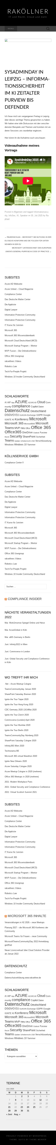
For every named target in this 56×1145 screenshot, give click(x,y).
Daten (41, 407)
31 (28, 1111)
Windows (9, 444)
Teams (9, 440)
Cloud (41, 402)
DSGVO (10, 414)
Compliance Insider (25, 599)
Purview (43, 432)
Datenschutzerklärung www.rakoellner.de (23, 977)
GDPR (39, 415)
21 (9, 1107)
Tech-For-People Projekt (15, 371)
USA (33, 441)
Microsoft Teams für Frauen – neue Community (26, 936)
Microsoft (38, 418)
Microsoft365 (29, 424)
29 (15, 1111)
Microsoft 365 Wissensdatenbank (20, 335)
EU (17, 415)
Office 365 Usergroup (14, 356)
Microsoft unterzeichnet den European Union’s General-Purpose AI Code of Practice (28, 249)
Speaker (24, 215)
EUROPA (23, 415)
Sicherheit (40, 437)
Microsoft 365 (11, 330)
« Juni (9, 1114)
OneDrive (27, 432)
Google (46, 415)
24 (28, 1107)
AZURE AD (32, 402)
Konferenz (22, 419)
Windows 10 (20, 444)
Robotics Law (11, 366)
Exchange (31, 415)
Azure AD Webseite (13, 284)
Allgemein (18, 212)
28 (9, 1111)
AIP (9, 402)
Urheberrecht (26, 441)
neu (23, 428)
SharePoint (29, 436)
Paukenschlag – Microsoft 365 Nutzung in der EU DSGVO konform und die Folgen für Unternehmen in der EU (28, 240)
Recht (7, 437)
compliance (21, 406)
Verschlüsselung (43, 441)
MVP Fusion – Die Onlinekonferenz (20, 351)
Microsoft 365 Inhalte (27, 916)
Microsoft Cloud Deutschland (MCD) (21, 340)
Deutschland (38, 411)
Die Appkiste (10, 304)
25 (34, 1107)
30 (22, 1111)
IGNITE (8, 419)
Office (28, 428)
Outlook (36, 433)
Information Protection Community (20, 315)
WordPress (40, 1136)
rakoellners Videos (13, 361)
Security (16, 436)
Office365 (13, 432)
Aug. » (17, 1114)
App (12, 402)
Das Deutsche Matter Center (17, 299)
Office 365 (41, 427)
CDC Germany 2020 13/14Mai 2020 (21, 709)
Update (17, 441)
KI (18, 215)
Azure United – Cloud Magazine (19, 289)
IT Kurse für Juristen (14, 325)
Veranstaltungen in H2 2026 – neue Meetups (24, 922)
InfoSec (12, 215)
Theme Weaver (38, 1139)
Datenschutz (17, 410)
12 (40, 1100)
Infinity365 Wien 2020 (14, 746)
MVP (17, 428)
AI (6, 402)
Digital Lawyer (11, 309)
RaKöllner (28, 12)
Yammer (31, 444)
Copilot (34, 406)
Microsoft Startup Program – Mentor (21, 346)
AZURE (21, 402)
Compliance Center (13, 294)
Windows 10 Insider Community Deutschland (25, 376)
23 (22, 1107)
